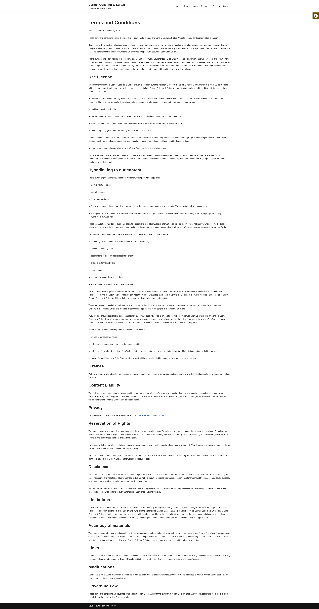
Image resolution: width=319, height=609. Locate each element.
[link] (316, 15)
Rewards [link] (205, 6)
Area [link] (195, 6)
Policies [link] (216, 6)
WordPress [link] (111, 606)
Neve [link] (90, 606)
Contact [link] (226, 6)
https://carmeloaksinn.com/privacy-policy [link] (149, 415)
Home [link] (177, 6)
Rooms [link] (187, 6)
